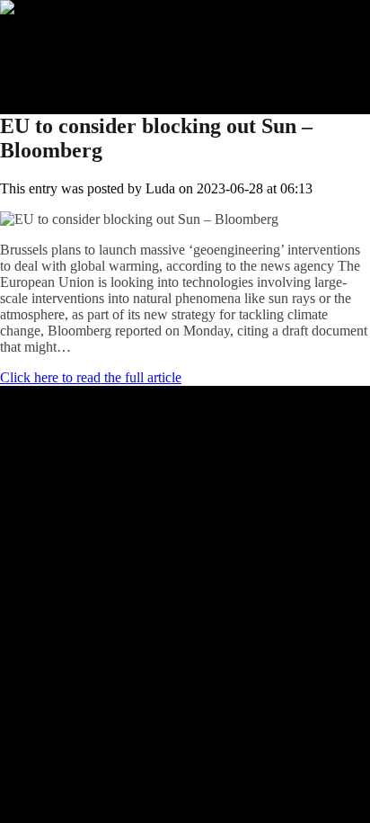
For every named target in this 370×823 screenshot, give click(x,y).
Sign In (56, 72)
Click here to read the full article (90, 377)
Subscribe (64, 56)
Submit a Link (76, 40)
